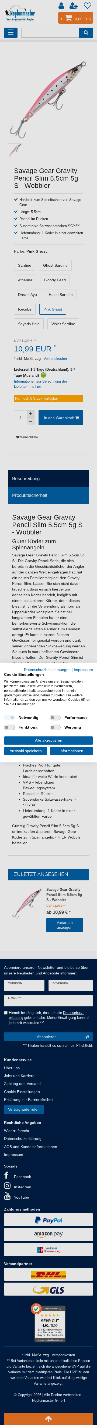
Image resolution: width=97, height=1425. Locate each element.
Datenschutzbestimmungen (47, 669)
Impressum (83, 669)
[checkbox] (9, 717)
